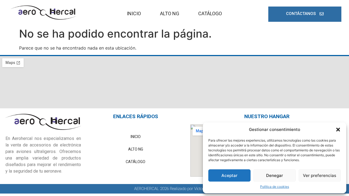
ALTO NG (169, 13)
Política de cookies (274, 187)
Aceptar (229, 175)
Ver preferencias (319, 175)
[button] (338, 129)
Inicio (134, 13)
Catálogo (210, 13)
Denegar (274, 175)
